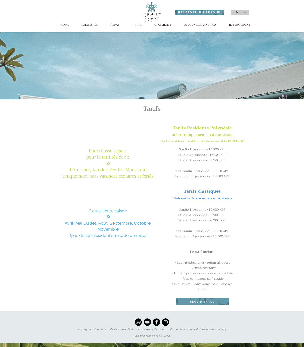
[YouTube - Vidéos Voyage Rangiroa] (147, 322)
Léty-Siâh (163, 335)
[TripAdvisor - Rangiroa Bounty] (138, 322)
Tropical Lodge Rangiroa (197, 284)
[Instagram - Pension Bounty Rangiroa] (165, 322)
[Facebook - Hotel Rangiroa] (156, 322)
